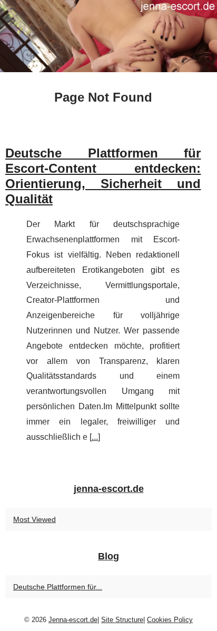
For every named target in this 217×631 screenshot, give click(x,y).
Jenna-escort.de (72, 620)
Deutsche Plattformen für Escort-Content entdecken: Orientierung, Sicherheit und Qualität (103, 175)
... (95, 436)
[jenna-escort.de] (108, 36)
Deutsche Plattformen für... (57, 587)
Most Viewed (34, 519)
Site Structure (122, 620)
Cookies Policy (170, 620)
